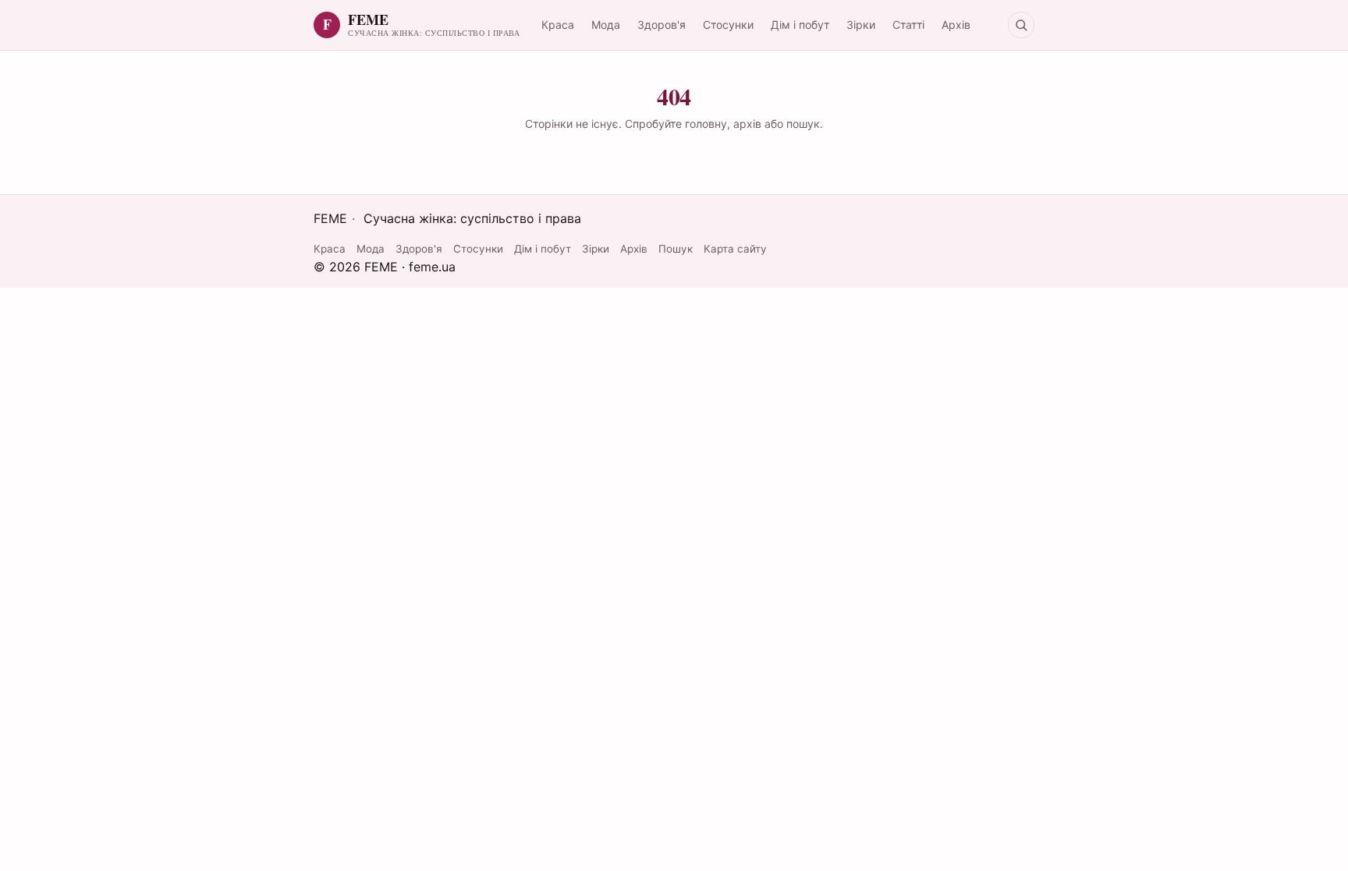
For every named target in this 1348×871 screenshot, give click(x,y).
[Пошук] (1021, 25)
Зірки (860, 24)
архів (747, 123)
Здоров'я (661, 24)
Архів (956, 24)
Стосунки (728, 24)
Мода (605, 24)
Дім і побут (800, 24)
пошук (803, 123)
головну (706, 123)
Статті (908, 24)
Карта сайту (735, 249)
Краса (557, 24)
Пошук (675, 249)
